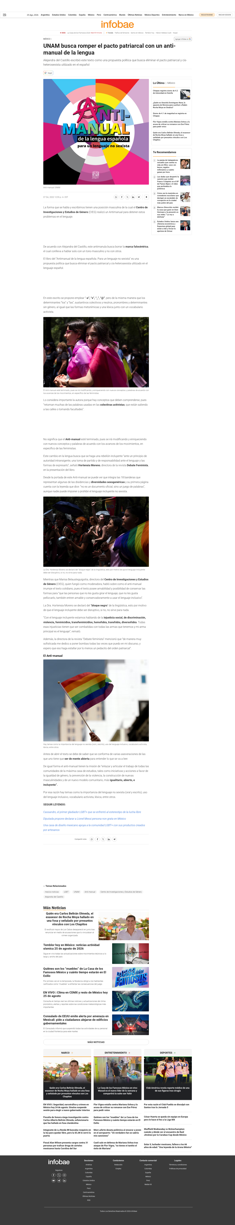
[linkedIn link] (64, 1181)
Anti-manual (90, 892)
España (82, 15)
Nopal (175, 33)
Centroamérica (110, 15)
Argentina (45, 15)
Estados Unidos (59, 15)
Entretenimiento (169, 15)
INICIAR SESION (225, 15)
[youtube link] (54, 1181)
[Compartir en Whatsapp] (116, 197)
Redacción (118, 1165)
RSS (88, 1200)
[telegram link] (59, 1181)
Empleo (118, 1169)
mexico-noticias (52, 892)
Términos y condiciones (178, 1165)
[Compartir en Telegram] (138, 197)
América (89, 1165)
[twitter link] (59, 1175)
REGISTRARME (207, 15)
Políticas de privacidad (177, 1169)
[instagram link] (64, 1175)
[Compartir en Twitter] (127, 197)
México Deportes (152, 15)
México (91, 15)
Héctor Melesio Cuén (163, 33)
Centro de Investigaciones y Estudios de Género (121, 892)
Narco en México (186, 15)
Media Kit (148, 1184)
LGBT (66, 892)
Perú (99, 15)
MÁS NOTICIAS (96, 1042)
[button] (4, 15)
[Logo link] (117, 24)
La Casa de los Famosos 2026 (84, 33)
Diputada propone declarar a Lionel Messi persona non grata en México (84, 818)
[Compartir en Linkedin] (133, 197)
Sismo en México (137, 33)
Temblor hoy (149, 33)
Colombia (72, 15)
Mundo (122, 15)
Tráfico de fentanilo (122, 33)
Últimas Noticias (135, 15)
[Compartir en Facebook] (121, 197)
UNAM (76, 892)
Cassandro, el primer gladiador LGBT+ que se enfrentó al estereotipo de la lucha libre (92, 812)
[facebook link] (54, 1175)
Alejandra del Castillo (54, 897)
